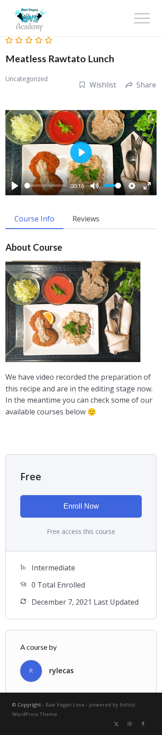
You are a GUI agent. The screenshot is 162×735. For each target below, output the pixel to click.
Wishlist (103, 85)
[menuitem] (137, 18)
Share (146, 85)
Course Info (34, 219)
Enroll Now (81, 506)
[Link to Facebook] (143, 723)
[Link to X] (116, 723)
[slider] (45, 185)
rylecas (61, 670)
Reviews (85, 219)
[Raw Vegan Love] (67, 18)
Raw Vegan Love (65, 704)
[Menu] (137, 18)
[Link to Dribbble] (129, 723)
